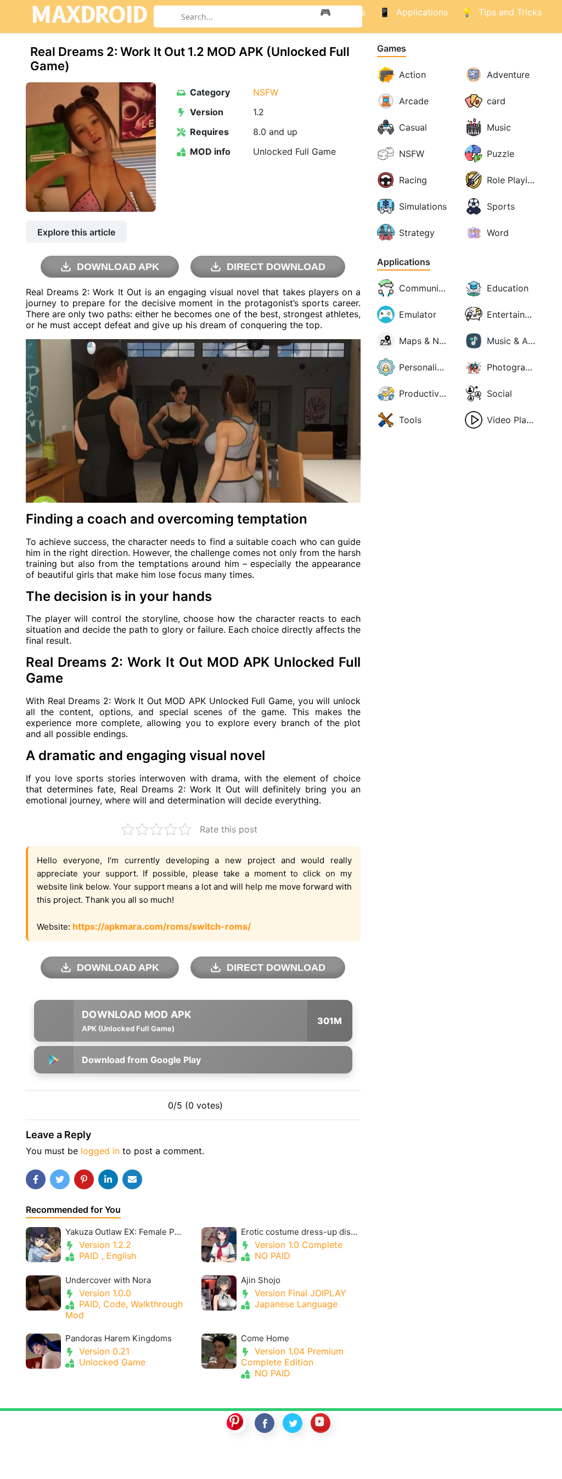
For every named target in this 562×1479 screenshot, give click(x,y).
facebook (264, 1423)
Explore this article (76, 232)
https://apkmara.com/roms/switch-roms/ (161, 926)
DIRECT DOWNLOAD (276, 266)
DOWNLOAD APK (118, 266)
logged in (100, 1150)
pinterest (236, 1423)
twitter (292, 1423)
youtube (320, 1423)
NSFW (265, 92)
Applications (403, 262)
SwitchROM (278, 1458)
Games (391, 48)
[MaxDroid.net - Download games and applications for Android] (89, 16)
